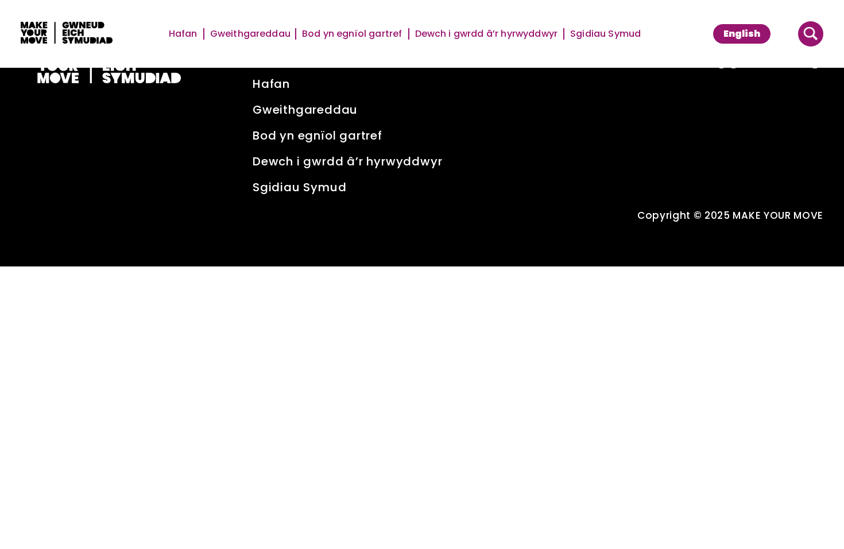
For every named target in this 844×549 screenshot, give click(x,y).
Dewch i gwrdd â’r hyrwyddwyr (487, 34)
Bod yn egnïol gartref (353, 34)
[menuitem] (742, 34)
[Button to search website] (810, 34)
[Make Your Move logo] (67, 34)
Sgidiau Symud (605, 34)
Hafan (184, 34)
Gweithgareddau (250, 34)
